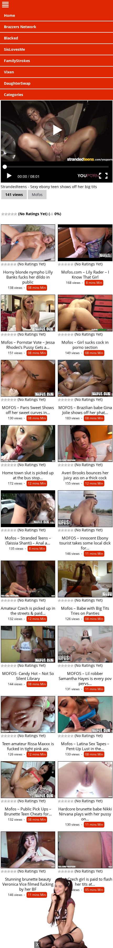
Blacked (11, 38)
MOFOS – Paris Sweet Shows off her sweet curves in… (28, 410)
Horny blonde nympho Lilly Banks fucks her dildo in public (28, 277)
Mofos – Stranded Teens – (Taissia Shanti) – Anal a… (28, 540)
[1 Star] (2, 214)
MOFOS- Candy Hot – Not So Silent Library (28, 676)
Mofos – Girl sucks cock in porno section (85, 345)
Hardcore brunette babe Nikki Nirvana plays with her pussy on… (85, 814)
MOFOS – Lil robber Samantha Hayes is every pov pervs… (85, 678)
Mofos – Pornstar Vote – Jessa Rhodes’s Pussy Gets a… (28, 345)
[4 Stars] (12, 214)
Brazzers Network (20, 26)
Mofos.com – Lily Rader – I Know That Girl (85, 274)
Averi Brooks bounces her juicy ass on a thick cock (85, 475)
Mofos (37, 194)
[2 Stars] (6, 214)
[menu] (56, 5)
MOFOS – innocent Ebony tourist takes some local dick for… (85, 543)
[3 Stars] (9, 214)
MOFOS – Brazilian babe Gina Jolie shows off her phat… (85, 410)
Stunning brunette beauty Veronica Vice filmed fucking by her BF (27, 884)
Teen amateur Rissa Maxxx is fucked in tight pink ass (28, 746)
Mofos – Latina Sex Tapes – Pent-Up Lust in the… (85, 746)
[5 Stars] (15, 214)
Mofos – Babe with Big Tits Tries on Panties (85, 611)
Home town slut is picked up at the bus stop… (28, 475)
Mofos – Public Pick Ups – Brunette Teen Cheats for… (28, 811)
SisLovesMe (14, 49)
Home (9, 15)
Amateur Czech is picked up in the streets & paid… (28, 611)
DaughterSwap (17, 83)
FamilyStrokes (17, 60)
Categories (13, 94)
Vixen (9, 71)
